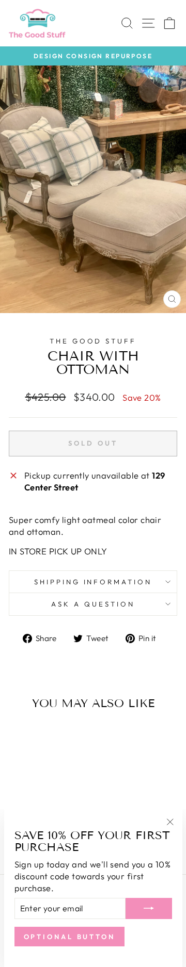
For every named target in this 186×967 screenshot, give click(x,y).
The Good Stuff (93, 341)
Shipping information (93, 582)
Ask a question (93, 604)
